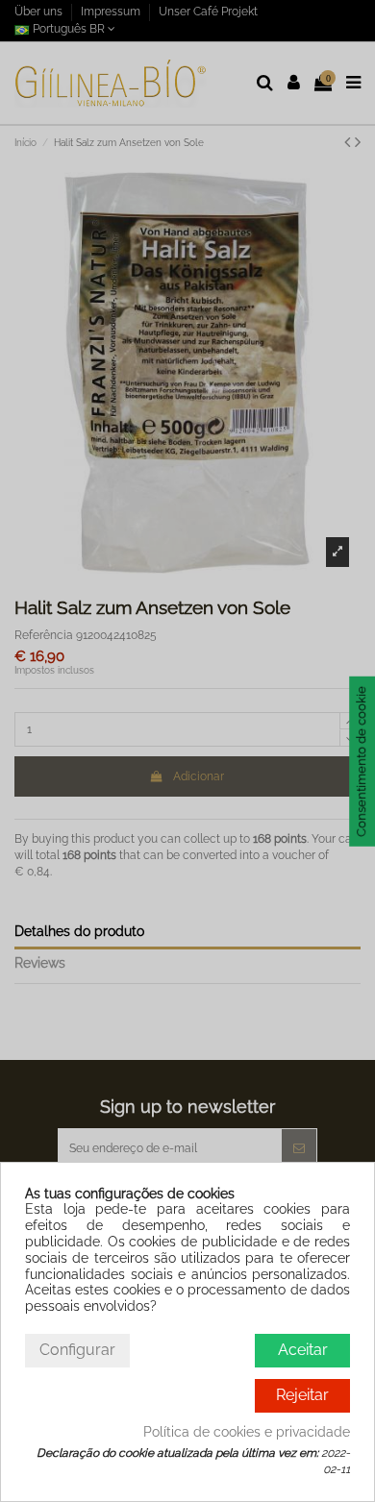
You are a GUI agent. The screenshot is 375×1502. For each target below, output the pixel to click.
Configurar (77, 1350)
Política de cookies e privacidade (246, 1432)
